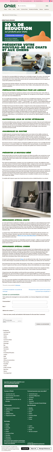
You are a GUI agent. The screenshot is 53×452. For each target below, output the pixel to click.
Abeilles (31, 408)
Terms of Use (30, 442)
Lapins (5, 354)
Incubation (8, 439)
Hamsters (6, 349)
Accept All (25, 448)
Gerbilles (6, 347)
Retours (31, 399)
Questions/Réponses (34, 395)
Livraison (31, 397)
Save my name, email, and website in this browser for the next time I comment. (24, 314)
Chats (5, 336)
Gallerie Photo (9, 413)
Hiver (5, 350)
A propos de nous (10, 394)
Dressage (6, 343)
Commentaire (7, 301)
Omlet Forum (9, 410)
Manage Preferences (44, 448)
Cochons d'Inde (8, 339)
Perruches (6, 362)
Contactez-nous (33, 394)
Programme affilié (10, 415)
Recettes (6, 369)
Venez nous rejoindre (9, 443)
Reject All (33, 448)
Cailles (7, 426)
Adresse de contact (8, 310)
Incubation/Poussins (9, 352)
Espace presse (9, 397)
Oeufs (5, 358)
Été (4, 345)
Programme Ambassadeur (13, 408)
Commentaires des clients (12, 395)
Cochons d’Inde (9, 433)
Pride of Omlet (7, 367)
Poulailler (6, 363)
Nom (4, 306)
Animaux (18, 285)
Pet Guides (7, 421)
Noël (5, 356)
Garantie (31, 401)
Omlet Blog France (8, 20)
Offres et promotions (9, 360)
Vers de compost (33, 431)
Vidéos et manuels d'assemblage (37, 403)
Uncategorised (7, 373)
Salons (5, 371)
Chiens (5, 338)
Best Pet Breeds (31, 405)
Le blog (8, 411)
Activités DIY (7, 332)
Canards (31, 410)
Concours (6, 341)
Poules (5, 365)
